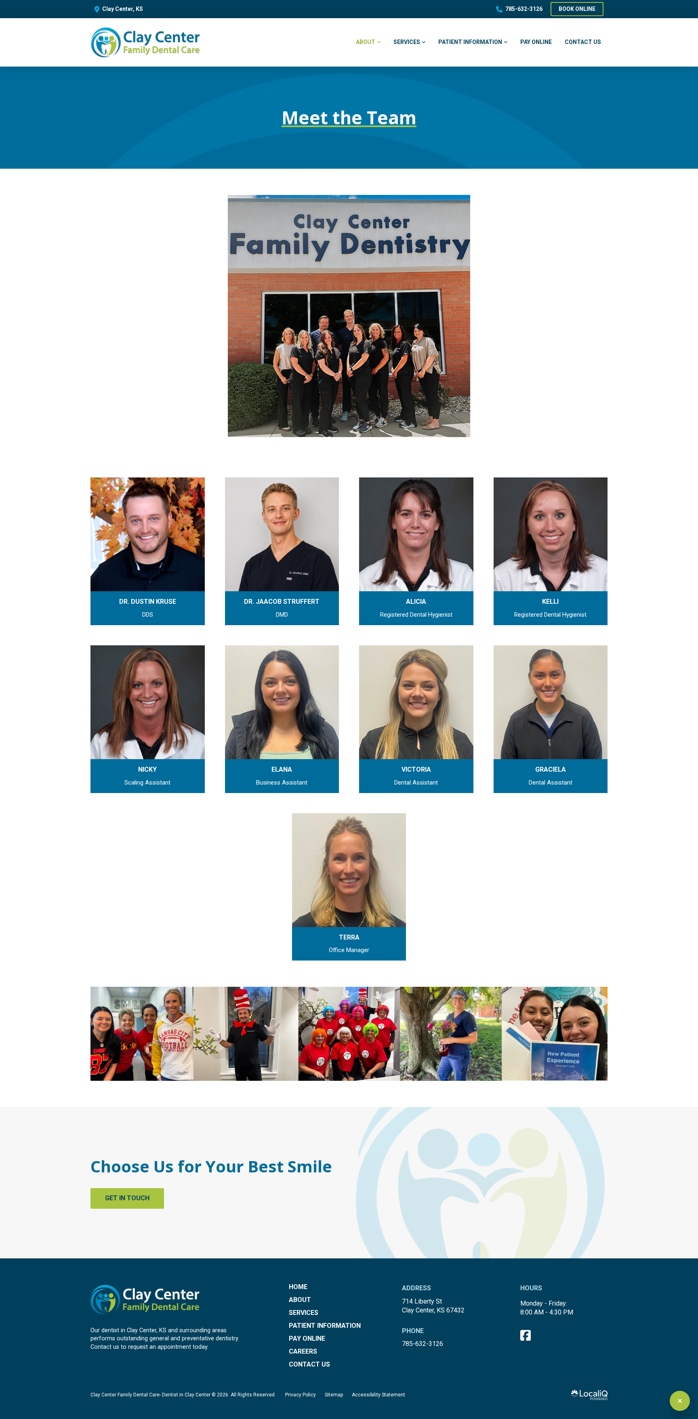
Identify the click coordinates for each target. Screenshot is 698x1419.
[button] (147, 551)
